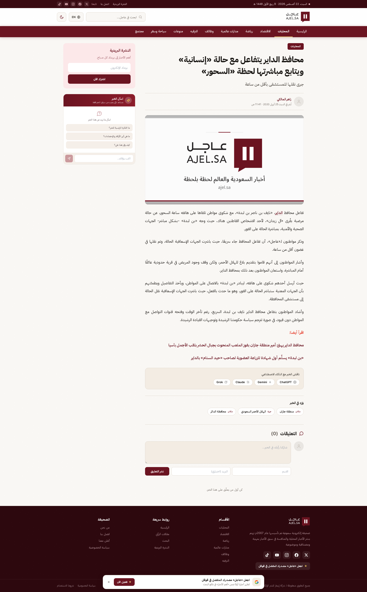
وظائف (209, 31)
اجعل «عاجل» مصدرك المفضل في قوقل (282, 566)
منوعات (178, 31)
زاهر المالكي (284, 99)
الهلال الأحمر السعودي (256, 411)
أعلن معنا (104, 540)
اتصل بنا (105, 4)
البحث (165, 540)
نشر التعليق (157, 471)
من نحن (105, 527)
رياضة (249, 31)
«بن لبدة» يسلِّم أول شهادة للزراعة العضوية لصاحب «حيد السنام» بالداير (247, 357)
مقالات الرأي (162, 534)
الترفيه (194, 31)
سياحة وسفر (158, 31)
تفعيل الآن (124, 582)
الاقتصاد (265, 31)
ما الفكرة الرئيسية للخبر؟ (119, 127)
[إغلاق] (108, 582)
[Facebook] (79, 4)
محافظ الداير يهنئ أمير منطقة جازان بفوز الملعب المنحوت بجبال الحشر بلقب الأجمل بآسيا (236, 345)
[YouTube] (66, 4)
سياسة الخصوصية (99, 547)
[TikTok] (59, 4)
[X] (86, 4)
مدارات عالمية (229, 31)
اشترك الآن (99, 79)
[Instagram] (73, 4)
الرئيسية (301, 31)
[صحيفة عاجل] (298, 17)
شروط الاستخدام (65, 585)
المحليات (283, 31)
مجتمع (139, 31)
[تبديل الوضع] (61, 17)
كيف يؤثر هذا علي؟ (122, 144)
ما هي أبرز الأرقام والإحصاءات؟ (116, 136)
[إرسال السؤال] (69, 158)
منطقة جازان (290, 411)
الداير (279, 212)
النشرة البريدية (120, 4)
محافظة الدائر (222, 411)
